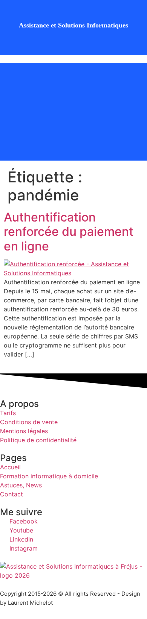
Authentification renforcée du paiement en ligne (68, 231)
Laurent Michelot (30, 602)
